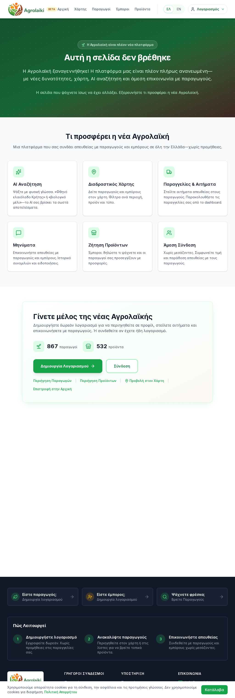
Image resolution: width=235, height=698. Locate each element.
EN (179, 9)
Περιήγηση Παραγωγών (52, 381)
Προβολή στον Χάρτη (146, 381)
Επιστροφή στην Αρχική (52, 389)
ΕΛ (169, 9)
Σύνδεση (122, 366)
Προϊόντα (142, 9)
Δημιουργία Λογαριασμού (65, 366)
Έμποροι (122, 9)
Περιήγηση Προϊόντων (98, 381)
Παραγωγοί (101, 9)
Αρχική (63, 9)
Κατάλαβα (214, 689)
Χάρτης (80, 9)
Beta (51, 9)
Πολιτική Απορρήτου (60, 692)
